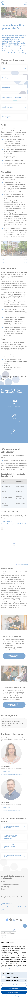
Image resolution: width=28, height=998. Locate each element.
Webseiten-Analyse (12, 981)
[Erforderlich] (3, 974)
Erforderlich (10, 973)
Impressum (12, 969)
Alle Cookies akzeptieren (13, 992)
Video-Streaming (12, 977)
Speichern (13, 984)
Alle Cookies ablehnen (13, 988)
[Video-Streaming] (3, 977)
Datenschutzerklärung (19, 967)
